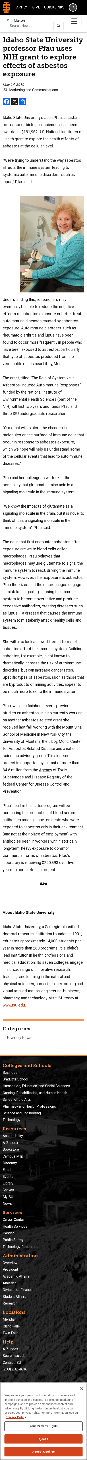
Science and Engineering (22, 1113)
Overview (10, 1263)
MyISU (8, 1197)
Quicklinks (54, 7)
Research (10, 1303)
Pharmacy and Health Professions (29, 1106)
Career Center (13, 1219)
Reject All (43, 1439)
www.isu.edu (14, 1005)
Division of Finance (18, 1290)
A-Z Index (10, 1143)
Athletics (10, 1283)
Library (8, 1183)
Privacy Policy (16, 1417)
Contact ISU (12, 1362)
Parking (8, 1233)
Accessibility (13, 1136)
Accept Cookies (43, 1451)
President (10, 1269)
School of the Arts (17, 1099)
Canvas (8, 1190)
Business (10, 1072)
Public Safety (13, 1240)
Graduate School (15, 1079)
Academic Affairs (16, 1276)
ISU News (15, 21)
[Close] (82, 1389)
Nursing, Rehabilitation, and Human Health (35, 1093)
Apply (21, 7)
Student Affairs (14, 1297)
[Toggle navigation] (74, 21)
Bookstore (11, 1149)
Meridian (9, 1319)
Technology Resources (20, 1247)
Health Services (15, 1226)
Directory (10, 1163)
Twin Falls (11, 1333)
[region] (43, 1421)
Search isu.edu (14, 1356)
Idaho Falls (11, 1326)
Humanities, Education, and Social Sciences (36, 1086)
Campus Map (13, 1156)
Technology (12, 1120)
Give (36, 7)
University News (18, 1038)
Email (7, 1170)
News (7, 1203)
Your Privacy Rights (43, 1426)
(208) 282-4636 (15, 1369)
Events (8, 1176)
